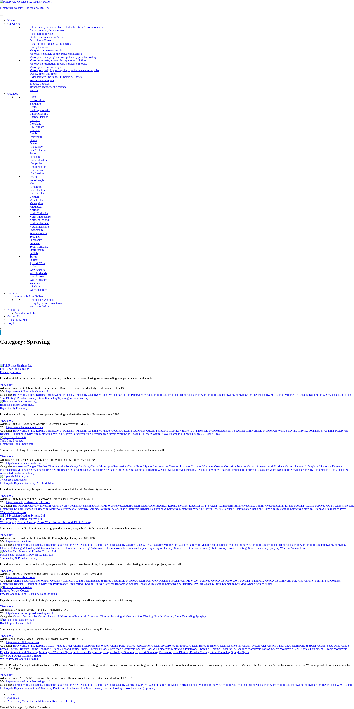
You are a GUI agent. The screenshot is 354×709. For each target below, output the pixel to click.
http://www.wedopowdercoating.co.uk (28, 681)
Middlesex (36, 206)
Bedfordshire (37, 100)
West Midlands (38, 273)
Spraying (63, 398)
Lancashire (36, 186)
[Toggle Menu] (1, 15)
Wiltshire (35, 286)
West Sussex (37, 276)
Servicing (296, 469)
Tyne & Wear (37, 263)
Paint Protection (82, 433)
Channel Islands (39, 116)
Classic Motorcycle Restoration (108, 466)
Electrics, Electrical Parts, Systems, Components (206, 505)
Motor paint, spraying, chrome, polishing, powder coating (63, 57)
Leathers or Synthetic (42, 299)
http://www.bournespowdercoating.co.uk (30, 613)
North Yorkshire (39, 213)
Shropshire (36, 239)
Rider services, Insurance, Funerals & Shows (56, 77)
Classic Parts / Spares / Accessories (147, 466)
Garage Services (315, 505)
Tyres (343, 508)
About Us (13, 309)
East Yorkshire (38, 150)
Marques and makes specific (46, 50)
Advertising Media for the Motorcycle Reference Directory (41, 701)
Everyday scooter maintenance (47, 303)
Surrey (33, 256)
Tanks (334, 469)
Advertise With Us (25, 313)
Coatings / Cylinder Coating (104, 394)
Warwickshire (38, 269)
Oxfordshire (37, 229)
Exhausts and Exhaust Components (50, 43)
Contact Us (13, 316)
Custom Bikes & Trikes (139, 544)
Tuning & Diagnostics (326, 508)
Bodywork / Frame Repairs (29, 394)
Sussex (34, 259)
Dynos (4, 648)
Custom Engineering (229, 645)
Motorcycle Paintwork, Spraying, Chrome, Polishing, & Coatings (246, 394)
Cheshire (35, 120)
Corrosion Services (235, 466)
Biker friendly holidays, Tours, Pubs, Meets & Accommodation (66, 27)
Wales (33, 266)
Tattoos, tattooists (40, 83)
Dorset (33, 143)
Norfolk (34, 210)
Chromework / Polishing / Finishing (66, 394)
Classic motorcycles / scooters (47, 30)
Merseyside (36, 203)
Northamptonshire (40, 216)
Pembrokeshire (38, 233)
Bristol (33, 106)
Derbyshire (36, 136)
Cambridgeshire (39, 113)
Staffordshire (37, 249)
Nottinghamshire (39, 226)
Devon (33, 140)
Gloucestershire (39, 160)
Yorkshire (35, 283)
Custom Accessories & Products (265, 466)
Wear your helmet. (40, 306)
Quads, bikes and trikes (43, 73)
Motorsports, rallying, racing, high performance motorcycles (64, 70)
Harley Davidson (39, 47)
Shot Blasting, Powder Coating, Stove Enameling (29, 398)
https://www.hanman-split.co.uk (24, 427)
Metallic (148, 394)
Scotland (35, 236)
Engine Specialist (295, 505)
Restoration (344, 394)
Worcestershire (38, 289)
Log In (11, 323)
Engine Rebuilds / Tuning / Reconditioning (259, 505)
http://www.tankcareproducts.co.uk (26, 463)
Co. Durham (37, 126)
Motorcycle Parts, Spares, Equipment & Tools (306, 648)
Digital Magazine (17, 319)
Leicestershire (38, 190)
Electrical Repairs (166, 505)
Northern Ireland (39, 219)
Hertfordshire (37, 170)
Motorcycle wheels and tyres (46, 67)
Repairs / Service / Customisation (232, 508)
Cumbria (35, 133)
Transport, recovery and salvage (48, 86)
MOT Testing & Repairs (340, 505)
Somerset (35, 243)
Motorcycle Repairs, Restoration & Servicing (311, 394)
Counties (12, 93)
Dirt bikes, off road (41, 40)
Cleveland (35, 123)
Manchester (36, 200)
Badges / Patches (37, 466)
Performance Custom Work (108, 433)
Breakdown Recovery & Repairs (32, 505)
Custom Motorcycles (133, 430)
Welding (34, 90)
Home (11, 20)
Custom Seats (325, 645)
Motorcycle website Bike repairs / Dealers (24, 7)
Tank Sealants (322, 469)
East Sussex (36, 146)
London (34, 196)
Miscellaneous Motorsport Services (20, 469)
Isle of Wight (37, 180)
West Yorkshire (38, 279)
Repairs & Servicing (263, 508)
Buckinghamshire (40, 110)
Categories (13, 23)
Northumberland (39, 223)
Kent (32, 183)
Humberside (37, 173)
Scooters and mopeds (42, 80)
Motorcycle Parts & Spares (263, 648)
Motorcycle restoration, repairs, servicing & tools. (58, 63)
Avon (33, 96)
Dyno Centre (341, 645)
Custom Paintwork (132, 394)
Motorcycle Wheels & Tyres (55, 433)
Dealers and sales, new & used (47, 37)
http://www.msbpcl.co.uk (20, 577)
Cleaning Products (179, 466)
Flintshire (35, 156)
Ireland (34, 176)
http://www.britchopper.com (22, 642)
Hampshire (36, 163)
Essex (33, 153)
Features (12, 293)
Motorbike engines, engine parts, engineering (56, 53)
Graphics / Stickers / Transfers (186, 430)
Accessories (20, 466)
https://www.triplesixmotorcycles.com (28, 502)
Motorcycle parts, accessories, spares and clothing (58, 60)
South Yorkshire (39, 246)
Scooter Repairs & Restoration (146, 583)
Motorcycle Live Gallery (29, 296)
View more (6, 384)
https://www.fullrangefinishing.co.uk (27, 391)
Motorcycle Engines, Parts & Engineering (24, 508)
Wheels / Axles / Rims (207, 433)
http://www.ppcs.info (18, 541)
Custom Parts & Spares (302, 645)
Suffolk (34, 253)
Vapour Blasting (79, 398)
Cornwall (35, 130)
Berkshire (35, 103)
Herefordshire (38, 166)
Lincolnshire (37, 193)
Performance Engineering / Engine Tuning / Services (153, 548)
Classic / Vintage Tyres (59, 645)
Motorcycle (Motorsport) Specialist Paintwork (180, 394)
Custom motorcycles (41, 33)
